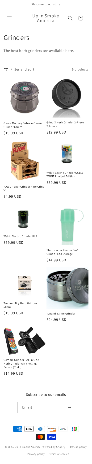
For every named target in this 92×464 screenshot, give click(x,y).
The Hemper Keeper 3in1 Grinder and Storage (62, 252)
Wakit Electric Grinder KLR (21, 236)
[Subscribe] (69, 407)
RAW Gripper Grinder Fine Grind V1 (24, 188)
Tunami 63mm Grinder (60, 313)
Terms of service (59, 454)
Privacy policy (36, 454)
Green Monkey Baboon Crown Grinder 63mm (23, 125)
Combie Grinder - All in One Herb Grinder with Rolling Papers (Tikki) (21, 363)
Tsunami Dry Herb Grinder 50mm (20, 305)
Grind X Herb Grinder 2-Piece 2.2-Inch (65, 124)
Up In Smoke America (28, 446)
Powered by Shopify (54, 446)
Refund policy (78, 446)
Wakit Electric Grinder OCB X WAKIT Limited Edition (64, 174)
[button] (9, 18)
